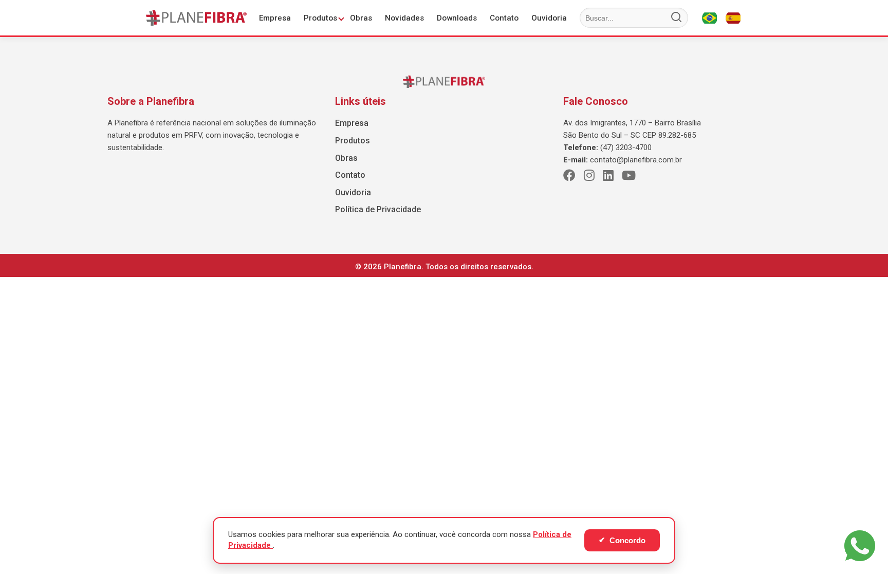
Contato (504, 18)
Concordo (622, 540)
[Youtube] (629, 176)
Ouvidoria (549, 18)
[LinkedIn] (608, 176)
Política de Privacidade (378, 209)
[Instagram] (589, 176)
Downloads (457, 18)
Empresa (275, 18)
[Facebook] (569, 176)
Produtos (320, 18)
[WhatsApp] (859, 545)
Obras (361, 18)
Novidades (404, 18)
